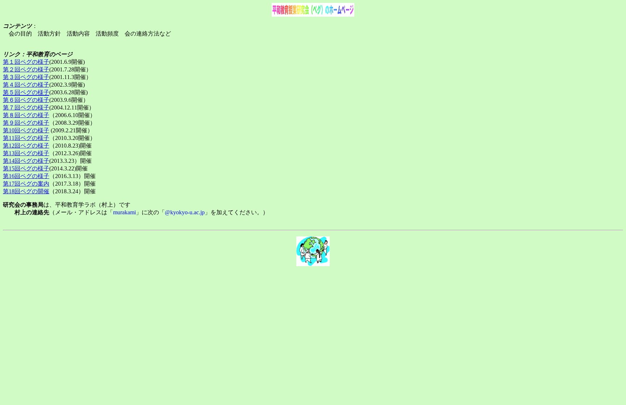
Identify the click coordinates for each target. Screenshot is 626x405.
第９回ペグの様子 (26, 123)
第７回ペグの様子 (26, 107)
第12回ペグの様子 (26, 145)
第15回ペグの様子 (26, 168)
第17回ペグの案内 (26, 184)
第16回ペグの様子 (26, 176)
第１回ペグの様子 (26, 62)
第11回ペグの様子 (26, 138)
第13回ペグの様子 (26, 153)
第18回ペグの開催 (26, 191)
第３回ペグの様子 (26, 77)
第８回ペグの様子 (26, 115)
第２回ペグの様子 (26, 69)
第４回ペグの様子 (26, 85)
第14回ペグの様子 (26, 161)
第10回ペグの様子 (26, 130)
